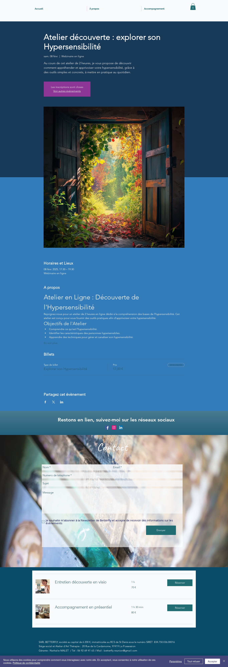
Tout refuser (193, 661)
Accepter (212, 661)
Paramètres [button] (175, 661)
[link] (89, 582)
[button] (193, 6)
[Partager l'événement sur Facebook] (45, 402)
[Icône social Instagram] (114, 427)
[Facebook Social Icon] (107, 427)
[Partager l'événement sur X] (53, 402)
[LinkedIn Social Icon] (121, 427)
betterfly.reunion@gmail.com (120, 650)
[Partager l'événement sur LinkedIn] (61, 402)
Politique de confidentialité (26, 662)
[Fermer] (224, 661)
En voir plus (50, 343)
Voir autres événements (67, 91)
